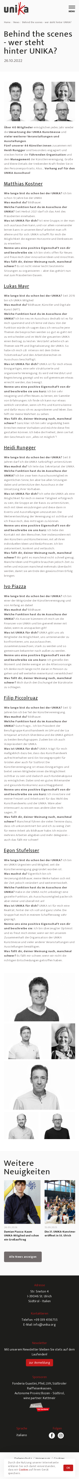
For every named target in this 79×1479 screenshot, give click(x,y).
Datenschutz (23, 1458)
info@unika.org (44, 1324)
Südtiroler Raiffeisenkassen (47, 1386)
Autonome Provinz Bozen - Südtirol (39, 1393)
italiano (21, 1435)
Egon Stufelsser (21, 851)
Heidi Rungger (20, 448)
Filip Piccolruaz (21, 698)
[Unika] (16, 9)
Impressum (43, 1458)
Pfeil (41, 1383)
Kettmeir (49, 1398)
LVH (48, 1383)
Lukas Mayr (16, 286)
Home (7, 22)
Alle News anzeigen (23, 1256)
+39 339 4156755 (46, 1320)
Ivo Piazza (15, 586)
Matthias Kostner (23, 184)
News (16, 22)
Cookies (59, 1458)
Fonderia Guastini (24, 1383)
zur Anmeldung (39, 1362)
